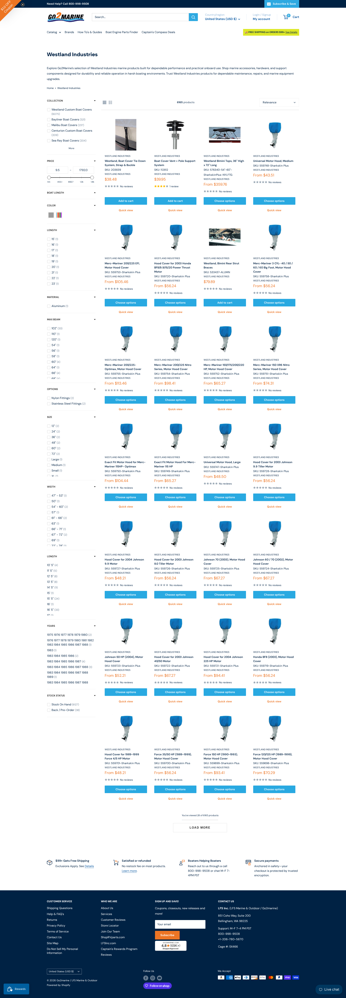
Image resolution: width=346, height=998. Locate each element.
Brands (69, 32)
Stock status (56, 695)
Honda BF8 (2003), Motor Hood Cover (273, 659)
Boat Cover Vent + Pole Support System (174, 163)
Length (52, 230)
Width (51, 486)
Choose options (224, 201)
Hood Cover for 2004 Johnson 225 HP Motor (223, 659)
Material (53, 297)
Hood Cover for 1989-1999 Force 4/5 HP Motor (122, 756)
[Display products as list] (110, 102)
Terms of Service (58, 931)
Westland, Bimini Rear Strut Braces (221, 265)
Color (51, 205)
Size (49, 417)
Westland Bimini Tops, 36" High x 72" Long (224, 163)
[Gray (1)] (51, 215)
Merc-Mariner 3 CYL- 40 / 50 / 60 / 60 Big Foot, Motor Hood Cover (273, 268)
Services (106, 914)
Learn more (129, 871)
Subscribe (167, 935)
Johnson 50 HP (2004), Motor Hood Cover (124, 659)
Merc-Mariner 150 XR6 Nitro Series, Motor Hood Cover (271, 367)
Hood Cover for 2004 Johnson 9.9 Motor (124, 562)
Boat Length (55, 192)
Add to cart (125, 201)
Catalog (52, 32)
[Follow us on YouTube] (159, 977)
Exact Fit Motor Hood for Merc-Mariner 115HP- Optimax (125, 464)
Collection (55, 100)
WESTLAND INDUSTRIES (117, 156)
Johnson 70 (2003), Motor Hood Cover (224, 562)
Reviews (106, 955)
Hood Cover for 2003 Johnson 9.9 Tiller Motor (272, 464)
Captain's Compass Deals (158, 32)
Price (50, 161)
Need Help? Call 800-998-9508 (68, 4)
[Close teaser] (23, 4)
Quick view (126, 210)
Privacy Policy (56, 925)
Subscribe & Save (284, 4)
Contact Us (54, 937)
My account (261, 19)
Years (51, 625)
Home (50, 88)
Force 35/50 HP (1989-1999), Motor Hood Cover (173, 756)
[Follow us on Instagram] (152, 977)
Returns (52, 920)
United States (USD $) (61, 971)
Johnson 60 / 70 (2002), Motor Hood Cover (273, 562)
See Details (291, 32)
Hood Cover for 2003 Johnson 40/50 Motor (173, 659)
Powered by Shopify (58, 985)
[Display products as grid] (104, 102)
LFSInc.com (108, 943)
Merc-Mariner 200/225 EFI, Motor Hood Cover (122, 265)
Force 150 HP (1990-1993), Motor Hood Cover (221, 756)
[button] (11, 11)
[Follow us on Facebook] (145, 977)
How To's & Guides (90, 32)
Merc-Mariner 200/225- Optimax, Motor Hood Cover (123, 367)
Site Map (52, 943)
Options (52, 389)
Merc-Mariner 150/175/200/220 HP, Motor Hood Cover (224, 367)
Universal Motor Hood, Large (222, 462)
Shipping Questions (59, 908)
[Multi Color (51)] (59, 215)
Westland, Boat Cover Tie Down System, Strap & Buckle (125, 163)
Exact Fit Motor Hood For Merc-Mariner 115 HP (175, 464)
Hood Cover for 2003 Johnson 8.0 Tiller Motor (173, 562)
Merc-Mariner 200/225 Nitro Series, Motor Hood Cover (172, 367)
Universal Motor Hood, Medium (273, 161)
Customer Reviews (113, 920)
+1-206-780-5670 (230, 939)
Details (89, 866)
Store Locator (110, 925)
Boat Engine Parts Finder (122, 32)
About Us (107, 908)
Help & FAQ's (55, 914)
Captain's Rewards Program (119, 949)
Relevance (269, 102)
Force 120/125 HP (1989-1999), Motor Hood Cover (272, 756)
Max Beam (53, 319)
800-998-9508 (229, 934)
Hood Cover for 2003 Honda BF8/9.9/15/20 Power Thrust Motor (172, 268)
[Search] (193, 17)
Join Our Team (110, 931)
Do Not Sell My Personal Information (62, 951)
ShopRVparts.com (113, 937)
